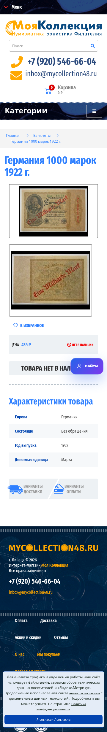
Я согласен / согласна (53, 719)
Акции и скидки (28, 637)
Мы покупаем (48, 654)
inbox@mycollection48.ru (61, 73)
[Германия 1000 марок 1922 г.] (53, 211)
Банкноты (42, 135)
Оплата (21, 620)
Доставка (48, 620)
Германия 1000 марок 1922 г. (35, 141)
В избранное (31, 325)
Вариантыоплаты (74, 489)
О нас (19, 654)
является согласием (84, 693)
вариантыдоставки (33, 489)
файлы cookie (38, 682)
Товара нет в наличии (53, 368)
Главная (13, 135)
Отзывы (61, 637)
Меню (16, 7)
